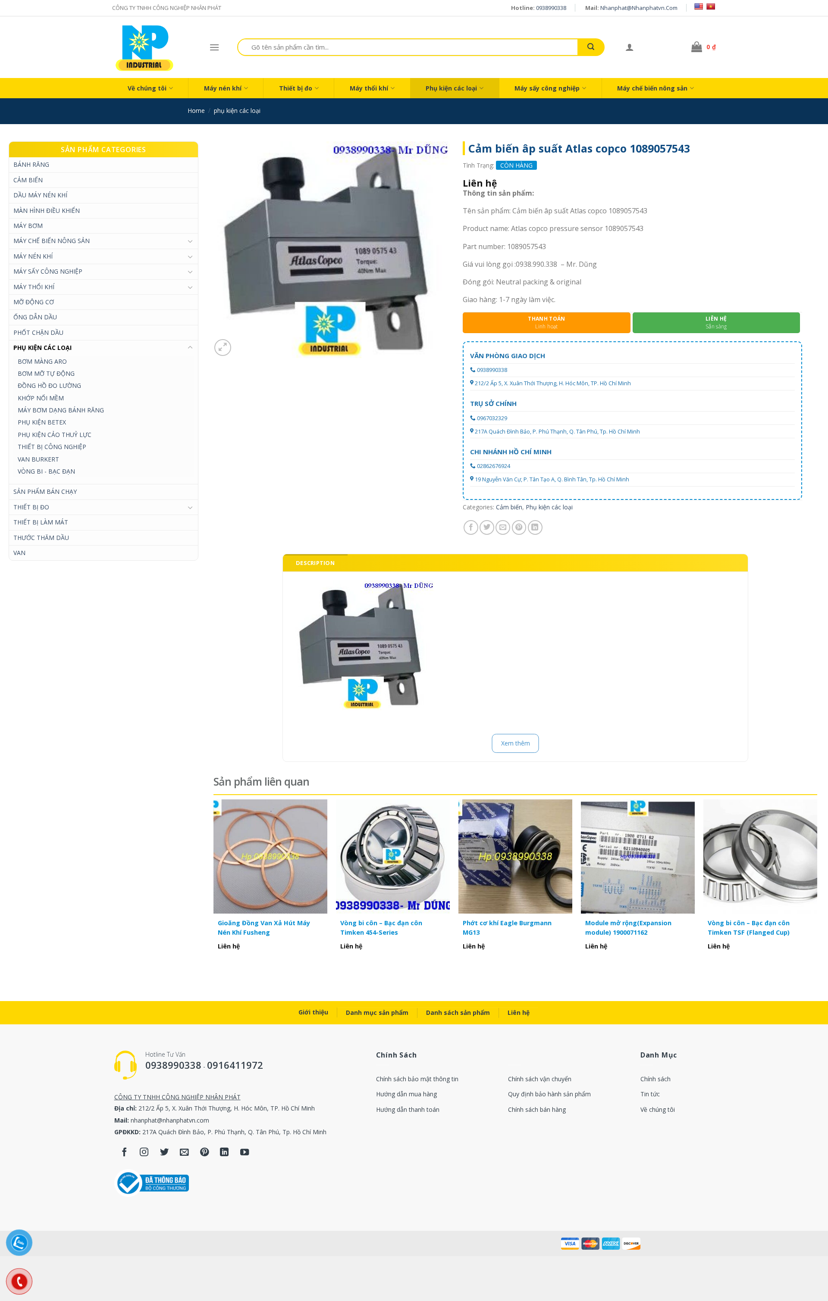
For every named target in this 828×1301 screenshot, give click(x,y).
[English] (698, 6)
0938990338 (551, 8)
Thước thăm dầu (41, 538)
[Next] (816, 884)
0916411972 (235, 1064)
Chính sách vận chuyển (539, 1079)
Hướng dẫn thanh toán (407, 1109)
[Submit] (590, 47)
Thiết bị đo (295, 88)
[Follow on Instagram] (144, 1152)
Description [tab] (315, 563)
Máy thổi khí (369, 88)
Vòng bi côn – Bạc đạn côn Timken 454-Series (381, 927)
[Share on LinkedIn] (535, 527)
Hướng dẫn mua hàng (406, 1094)
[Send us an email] (184, 1152)
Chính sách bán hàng (537, 1109)
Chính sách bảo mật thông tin (417, 1079)
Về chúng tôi (147, 88)
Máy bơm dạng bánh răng (61, 410)
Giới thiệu (313, 1012)
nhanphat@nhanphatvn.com (638, 8)
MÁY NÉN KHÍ (33, 256)
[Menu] (214, 47)
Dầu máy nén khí (40, 195)
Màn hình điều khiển (46, 210)
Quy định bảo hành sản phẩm (549, 1094)
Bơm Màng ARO (42, 361)
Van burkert (38, 459)
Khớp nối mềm (41, 398)
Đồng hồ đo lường (49, 385)
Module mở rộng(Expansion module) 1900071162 (628, 927)
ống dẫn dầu (35, 317)
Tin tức (650, 1094)
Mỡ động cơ (33, 302)
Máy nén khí (223, 88)
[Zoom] (222, 347)
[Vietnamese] (710, 6)
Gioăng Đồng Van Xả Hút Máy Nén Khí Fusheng (264, 927)
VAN (19, 553)
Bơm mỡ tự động (46, 373)
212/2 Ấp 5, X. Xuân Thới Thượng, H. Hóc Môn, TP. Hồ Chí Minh (553, 383)
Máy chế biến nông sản (652, 88)
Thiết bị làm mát (40, 522)
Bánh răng (31, 164)
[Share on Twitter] (487, 527)
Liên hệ (519, 1012)
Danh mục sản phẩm (377, 1012)
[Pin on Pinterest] (519, 527)
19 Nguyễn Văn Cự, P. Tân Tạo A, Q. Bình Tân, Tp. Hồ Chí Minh (552, 479)
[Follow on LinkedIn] (224, 1152)
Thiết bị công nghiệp (52, 447)
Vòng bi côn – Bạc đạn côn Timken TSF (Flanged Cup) (749, 927)
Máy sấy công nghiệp (547, 88)
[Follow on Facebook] (124, 1152)
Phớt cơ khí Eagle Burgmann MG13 (507, 927)
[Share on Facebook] (471, 527)
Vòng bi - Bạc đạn (46, 471)
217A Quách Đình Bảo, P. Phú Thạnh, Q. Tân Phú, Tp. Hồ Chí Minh (557, 431)
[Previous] (213, 884)
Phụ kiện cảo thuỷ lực (54, 435)
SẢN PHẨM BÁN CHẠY (45, 491)
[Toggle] (190, 241)
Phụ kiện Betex (42, 422)
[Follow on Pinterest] (204, 1152)
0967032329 (492, 418)
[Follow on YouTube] (244, 1152)
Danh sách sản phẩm (458, 1012)
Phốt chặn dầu (38, 332)
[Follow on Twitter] (164, 1152)
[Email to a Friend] (503, 527)
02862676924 (493, 466)
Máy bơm (28, 226)
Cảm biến (28, 180)
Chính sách (655, 1079)
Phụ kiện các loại (451, 88)
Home (196, 110)
